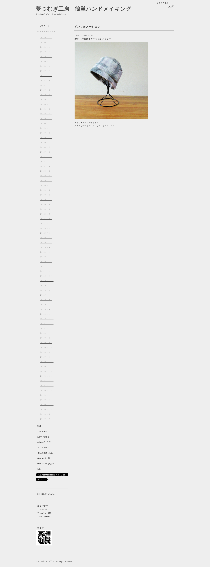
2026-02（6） (46, 66)
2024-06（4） (46, 128)
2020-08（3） (46, 338)
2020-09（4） (46, 333)
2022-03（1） (46, 252)
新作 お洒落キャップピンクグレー (93, 39)
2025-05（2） (46, 109)
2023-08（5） (46, 176)
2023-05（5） (46, 190)
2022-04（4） (46, 247)
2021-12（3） (46, 266)
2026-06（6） (46, 47)
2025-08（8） (46, 95)
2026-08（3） (46, 37)
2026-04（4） (46, 57)
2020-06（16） (46, 347)
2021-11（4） (46, 271)
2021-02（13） (46, 314)
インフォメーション (46, 31)
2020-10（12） (46, 328)
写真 (39, 426)
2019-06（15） (46, 405)
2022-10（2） (46, 223)
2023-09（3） (46, 171)
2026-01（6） (46, 71)
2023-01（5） (46, 209)
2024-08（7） (46, 118)
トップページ (43, 26)
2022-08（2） (46, 228)
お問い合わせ (43, 437)
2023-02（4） (46, 204)
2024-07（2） (46, 123)
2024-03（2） (46, 142)
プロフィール (43, 447)
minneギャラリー (45, 442)
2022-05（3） (46, 242)
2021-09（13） (46, 281)
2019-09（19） (46, 390)
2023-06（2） (46, 185)
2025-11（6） (46, 80)
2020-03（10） (46, 362)
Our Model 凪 (43, 458)
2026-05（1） (46, 52)
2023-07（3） (46, 180)
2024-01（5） (46, 152)
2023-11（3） (46, 161)
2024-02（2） (46, 147)
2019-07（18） (46, 400)
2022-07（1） (46, 233)
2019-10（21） (46, 385)
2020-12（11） (46, 323)
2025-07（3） (46, 99)
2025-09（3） (46, 90)
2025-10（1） (46, 85)
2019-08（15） (46, 395)
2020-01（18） (46, 371)
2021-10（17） (46, 276)
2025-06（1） (46, 104)
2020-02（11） (46, 366)
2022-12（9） (46, 214)
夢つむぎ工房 (48, 561)
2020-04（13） (46, 357)
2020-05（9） (46, 352)
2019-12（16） (46, 376)
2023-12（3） (46, 157)
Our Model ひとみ (45, 464)
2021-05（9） (46, 300)
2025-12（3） (46, 76)
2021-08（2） (46, 285)
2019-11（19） (46, 381)
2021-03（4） (46, 309)
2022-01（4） (46, 262)
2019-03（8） (46, 419)
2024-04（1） (46, 138)
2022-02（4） (46, 257)
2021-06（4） (46, 295)
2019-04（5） (46, 414)
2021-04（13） (46, 304)
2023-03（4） (46, 200)
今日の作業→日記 (45, 453)
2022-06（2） (46, 238)
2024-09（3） (46, 114)
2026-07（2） (46, 42)
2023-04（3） (46, 195)
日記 (39, 469)
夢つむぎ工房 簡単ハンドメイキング (86, 9)
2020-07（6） (46, 343)
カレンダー (42, 431)
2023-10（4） (46, 166)
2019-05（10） (46, 409)
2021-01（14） (46, 319)
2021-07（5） (46, 290)
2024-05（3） (46, 133)
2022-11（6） (46, 219)
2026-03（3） (46, 61)
